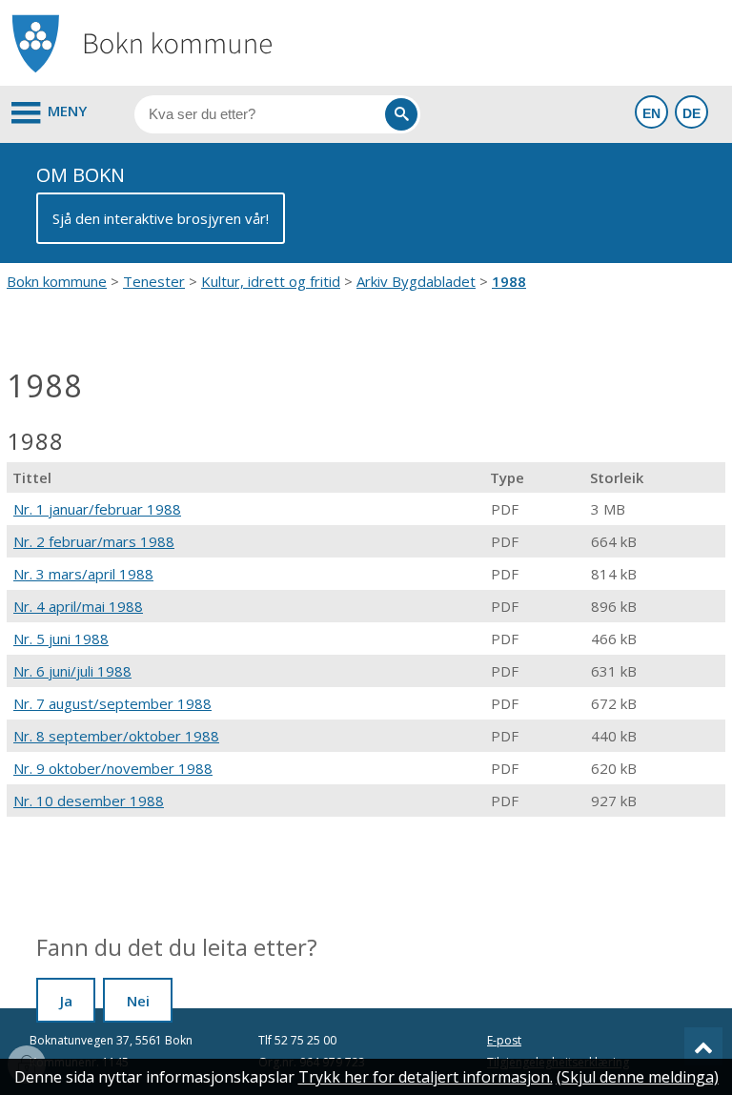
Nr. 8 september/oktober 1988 (116, 735)
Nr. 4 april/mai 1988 (78, 606)
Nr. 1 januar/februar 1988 (97, 508)
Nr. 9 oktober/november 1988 (113, 768)
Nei (138, 1000)
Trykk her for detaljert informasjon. (425, 1076)
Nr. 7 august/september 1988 (112, 703)
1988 (509, 281)
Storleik (616, 477)
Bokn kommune (57, 281)
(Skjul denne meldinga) (638, 1076)
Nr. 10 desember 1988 (88, 800)
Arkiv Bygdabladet (416, 281)
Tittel (31, 477)
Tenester (154, 281)
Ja (66, 1000)
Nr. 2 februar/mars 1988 (93, 541)
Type (507, 477)
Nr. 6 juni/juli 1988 (72, 670)
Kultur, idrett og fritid (270, 281)
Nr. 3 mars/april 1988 (83, 573)
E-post (504, 1040)
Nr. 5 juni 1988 (61, 638)
